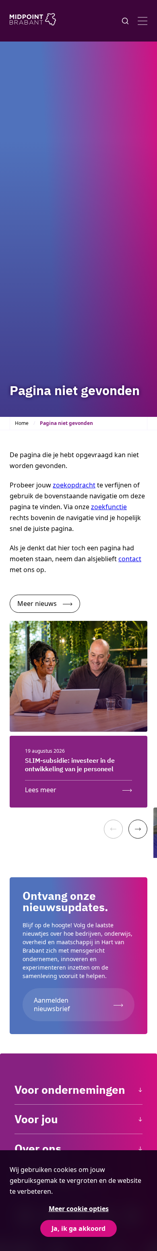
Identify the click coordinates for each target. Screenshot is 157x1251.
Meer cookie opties (79, 1208)
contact (129, 558)
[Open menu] (142, 21)
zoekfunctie (109, 506)
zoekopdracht (74, 485)
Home (22, 423)
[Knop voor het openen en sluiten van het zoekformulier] (125, 20)
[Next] (137, 829)
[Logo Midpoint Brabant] (33, 21)
